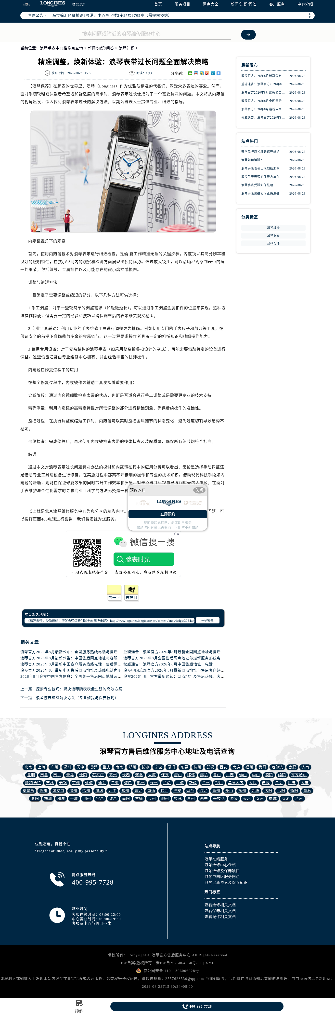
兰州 (206, 783)
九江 (112, 791)
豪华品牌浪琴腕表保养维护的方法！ (263, 152)
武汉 (210, 767)
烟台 (190, 791)
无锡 (63, 783)
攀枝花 (219, 799)
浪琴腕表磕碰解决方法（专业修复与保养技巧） (77, 698)
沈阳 (83, 775)
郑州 (132, 767)
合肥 (292, 767)
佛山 (243, 775)
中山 (256, 775)
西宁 (204, 799)
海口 (128, 783)
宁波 (158, 767)
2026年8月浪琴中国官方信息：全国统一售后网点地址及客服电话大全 (80, 676)
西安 (223, 767)
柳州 (165, 799)
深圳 (67, 767)
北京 (28, 767)
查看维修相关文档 (220, 905)
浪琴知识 (127, 48)
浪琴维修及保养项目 (222, 871)
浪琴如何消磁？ (252, 160)
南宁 (57, 775)
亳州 (216, 791)
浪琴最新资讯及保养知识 (226, 883)
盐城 (273, 799)
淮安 (177, 791)
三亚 (115, 783)
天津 (80, 767)
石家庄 (98, 775)
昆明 (31, 775)
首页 (158, 4)
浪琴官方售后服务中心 (171, 955)
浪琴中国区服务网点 (222, 877)
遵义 (234, 799)
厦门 (171, 767)
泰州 (260, 799)
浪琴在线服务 (216, 859)
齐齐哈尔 (299, 775)
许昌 (113, 799)
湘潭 (61, 799)
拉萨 (167, 783)
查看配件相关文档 (220, 917)
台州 (299, 799)
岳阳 (281, 791)
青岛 (70, 775)
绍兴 (203, 791)
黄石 (307, 791)
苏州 (113, 775)
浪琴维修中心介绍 (220, 865)
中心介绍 (305, 4)
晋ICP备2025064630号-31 (179, 963)
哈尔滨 (277, 767)
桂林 (178, 799)
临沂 (164, 791)
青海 (180, 783)
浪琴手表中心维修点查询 (61, 48)
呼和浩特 (33, 783)
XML (210, 963)
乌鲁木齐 (236, 783)
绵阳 (282, 775)
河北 (139, 775)
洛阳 (268, 791)
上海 (41, 767)
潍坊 (99, 791)
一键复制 (207, 620)
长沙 (145, 767)
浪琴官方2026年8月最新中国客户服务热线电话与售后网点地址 (74, 664)
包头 (279, 783)
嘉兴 (138, 791)
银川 (219, 783)
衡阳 (294, 791)
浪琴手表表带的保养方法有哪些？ (263, 177)
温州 (73, 791)
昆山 (217, 775)
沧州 (43, 791)
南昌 (44, 775)
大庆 (305, 783)
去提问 (131, 598)
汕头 (102, 783)
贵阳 (262, 767)
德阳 (269, 775)
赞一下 (114, 598)
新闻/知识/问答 (244, 4)
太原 (152, 775)
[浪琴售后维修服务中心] (52, 4)
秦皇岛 (28, 791)
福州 (249, 767)
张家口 (58, 791)
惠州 (191, 799)
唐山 (178, 775)
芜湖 (76, 783)
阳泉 (292, 783)
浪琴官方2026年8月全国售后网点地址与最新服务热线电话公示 (177, 658)
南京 (119, 767)
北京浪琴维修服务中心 (66, 511)
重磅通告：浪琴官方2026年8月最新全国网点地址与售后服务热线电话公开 (187, 652)
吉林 (50, 783)
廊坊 (204, 775)
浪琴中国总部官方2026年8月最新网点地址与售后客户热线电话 (177, 670)
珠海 (89, 783)
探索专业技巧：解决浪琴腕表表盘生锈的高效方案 (79, 689)
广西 (230, 775)
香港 (286, 799)
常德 (139, 799)
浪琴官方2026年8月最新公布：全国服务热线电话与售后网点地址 (76, 652)
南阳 (126, 799)
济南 (305, 767)
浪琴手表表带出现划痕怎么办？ (263, 168)
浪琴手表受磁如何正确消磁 (260, 193)
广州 (54, 767)
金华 (255, 791)
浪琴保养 (40, 86)
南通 (151, 791)
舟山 (229, 791)
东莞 (184, 767)
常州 (125, 791)
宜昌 (100, 799)
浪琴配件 (273, 243)
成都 (93, 767)
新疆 (193, 783)
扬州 (242, 791)
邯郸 (191, 775)
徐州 (86, 791)
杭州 (197, 767)
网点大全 (211, 4)
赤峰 (266, 783)
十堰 (74, 799)
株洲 (48, 799)
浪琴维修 (273, 227)
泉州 (152, 799)
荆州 (87, 799)
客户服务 (277, 4)
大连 (236, 767)
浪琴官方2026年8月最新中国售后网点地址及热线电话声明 (71, 670)
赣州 (141, 783)
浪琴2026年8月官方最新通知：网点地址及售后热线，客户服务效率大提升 (187, 676)
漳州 (154, 783)
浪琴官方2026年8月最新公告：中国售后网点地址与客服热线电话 (76, 658)
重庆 (106, 767)
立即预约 (167, 514)
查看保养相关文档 (220, 911)
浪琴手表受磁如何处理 (257, 185)
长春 (126, 775)
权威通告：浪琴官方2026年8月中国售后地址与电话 (168, 664)
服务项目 (182, 4)
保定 (165, 775)
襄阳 (35, 799)
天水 (247, 799)
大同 (253, 783)
